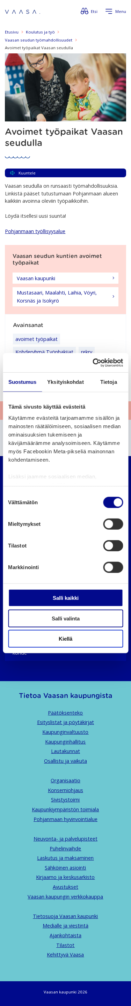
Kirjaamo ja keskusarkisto (65, 877)
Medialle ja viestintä (65, 925)
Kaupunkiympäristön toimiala (65, 809)
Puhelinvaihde (65, 848)
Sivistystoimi (65, 799)
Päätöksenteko (65, 712)
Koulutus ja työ (40, 32)
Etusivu (12, 32)
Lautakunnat (65, 751)
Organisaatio (65, 780)
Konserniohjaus (65, 790)
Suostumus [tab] (22, 382)
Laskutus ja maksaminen (65, 858)
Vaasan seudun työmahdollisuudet (38, 40)
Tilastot (65, 945)
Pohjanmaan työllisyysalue (35, 231)
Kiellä (65, 639)
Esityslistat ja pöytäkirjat (65, 722)
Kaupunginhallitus (65, 741)
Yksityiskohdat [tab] (65, 382)
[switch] (113, 524)
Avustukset (65, 887)
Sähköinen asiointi (65, 867)
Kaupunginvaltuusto (65, 732)
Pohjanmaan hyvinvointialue (65, 819)
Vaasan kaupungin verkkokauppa (65, 896)
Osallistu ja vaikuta (65, 761)
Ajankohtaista (65, 935)
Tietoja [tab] (108, 382)
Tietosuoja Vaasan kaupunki (65, 916)
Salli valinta (66, 618)
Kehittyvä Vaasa (65, 954)
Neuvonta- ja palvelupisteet (65, 838)
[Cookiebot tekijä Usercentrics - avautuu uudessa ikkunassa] (93, 362)
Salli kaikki (66, 598)
